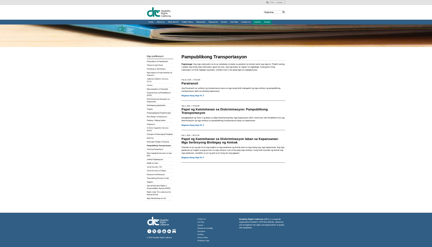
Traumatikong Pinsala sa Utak (158, 178)
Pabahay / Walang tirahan (156, 120)
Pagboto (150, 182)
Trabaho (150, 109)
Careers (200, 225)
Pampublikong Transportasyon (159, 145)
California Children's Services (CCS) (157, 80)
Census (150, 85)
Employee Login (203, 240)
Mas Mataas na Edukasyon (157, 117)
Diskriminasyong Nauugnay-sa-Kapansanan (158, 100)
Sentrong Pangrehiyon (155, 149)
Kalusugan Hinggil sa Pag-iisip (158, 142)
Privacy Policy (202, 237)
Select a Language (276, 2)
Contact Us (201, 219)
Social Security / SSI (154, 167)
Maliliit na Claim (152, 163)
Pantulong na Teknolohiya (156, 69)
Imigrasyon (151, 124)
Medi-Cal (150, 138)
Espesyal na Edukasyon (156, 174)
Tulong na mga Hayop (155, 65)
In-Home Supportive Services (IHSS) (158, 129)
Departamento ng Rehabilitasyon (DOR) (159, 94)
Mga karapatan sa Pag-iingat (157, 89)
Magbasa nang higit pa (193, 96)
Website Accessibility (205, 228)
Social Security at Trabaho (156, 171)
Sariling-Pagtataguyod (155, 159)
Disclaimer (201, 231)
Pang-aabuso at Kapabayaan (157, 61)
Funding (200, 234)
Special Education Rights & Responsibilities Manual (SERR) (158, 187)
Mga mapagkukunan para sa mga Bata (159, 154)
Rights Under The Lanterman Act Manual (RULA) (159, 193)
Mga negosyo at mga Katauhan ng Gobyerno (159, 74)
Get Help (200, 222)
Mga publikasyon (155, 56)
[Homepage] (159, 16)
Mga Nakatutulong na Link (156, 198)
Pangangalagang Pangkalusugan (159, 113)
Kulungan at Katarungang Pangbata (160, 134)
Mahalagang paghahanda (156, 105)
